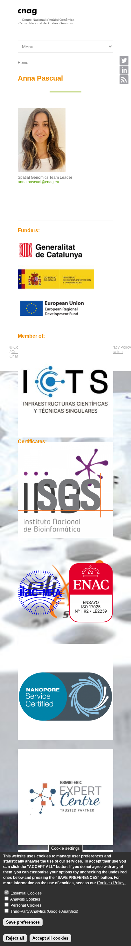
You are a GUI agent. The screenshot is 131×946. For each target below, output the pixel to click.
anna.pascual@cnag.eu (38, 182)
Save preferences (23, 922)
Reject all (15, 938)
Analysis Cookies (25, 899)
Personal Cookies (25, 905)
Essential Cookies (26, 893)
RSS (124, 79)
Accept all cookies (50, 938)
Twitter (124, 60)
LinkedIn (124, 70)
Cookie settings (65, 848)
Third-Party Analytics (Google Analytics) (44, 911)
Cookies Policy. (111, 882)
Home (23, 62)
